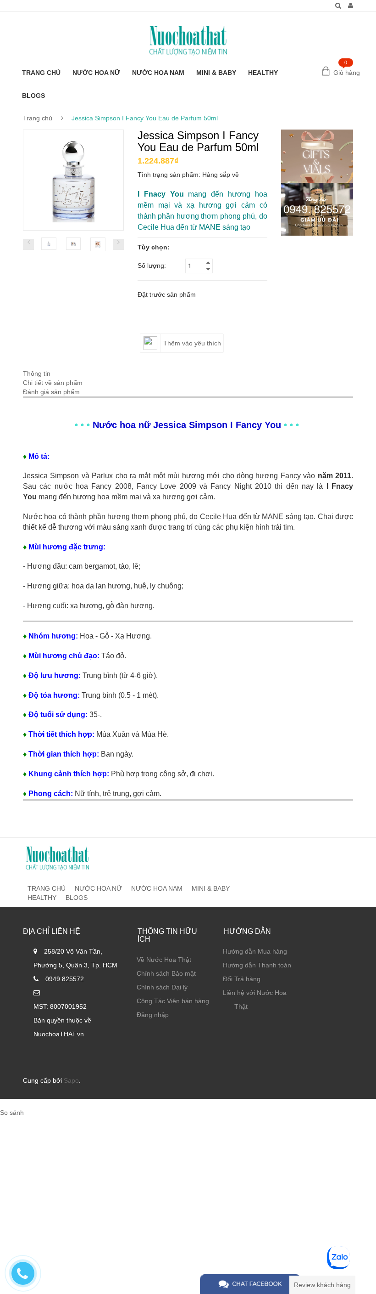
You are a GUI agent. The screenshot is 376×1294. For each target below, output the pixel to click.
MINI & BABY (216, 72)
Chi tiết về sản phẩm (53, 382)
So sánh (12, 1112)
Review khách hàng (322, 1284)
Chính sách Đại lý (162, 987)
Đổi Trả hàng (241, 979)
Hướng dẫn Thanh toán (257, 965)
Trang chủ (37, 118)
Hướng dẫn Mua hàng (255, 951)
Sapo (71, 1080)
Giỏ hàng (346, 72)
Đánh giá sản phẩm (51, 392)
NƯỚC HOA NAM (158, 72)
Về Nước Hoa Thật (164, 959)
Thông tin (36, 373)
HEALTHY (263, 72)
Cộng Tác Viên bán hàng (173, 1001)
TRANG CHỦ (41, 72)
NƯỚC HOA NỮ (96, 72)
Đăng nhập (153, 1014)
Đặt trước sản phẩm (167, 294)
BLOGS (33, 95)
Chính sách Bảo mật (166, 973)
